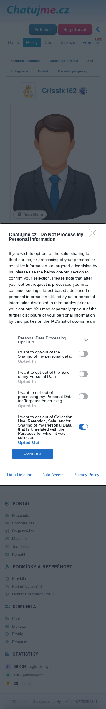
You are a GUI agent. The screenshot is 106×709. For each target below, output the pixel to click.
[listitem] (53, 340)
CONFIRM (33, 453)
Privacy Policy (86, 474)
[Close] (94, 235)
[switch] (83, 354)
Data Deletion (19, 474)
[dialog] (53, 355)
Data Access (53, 474)
